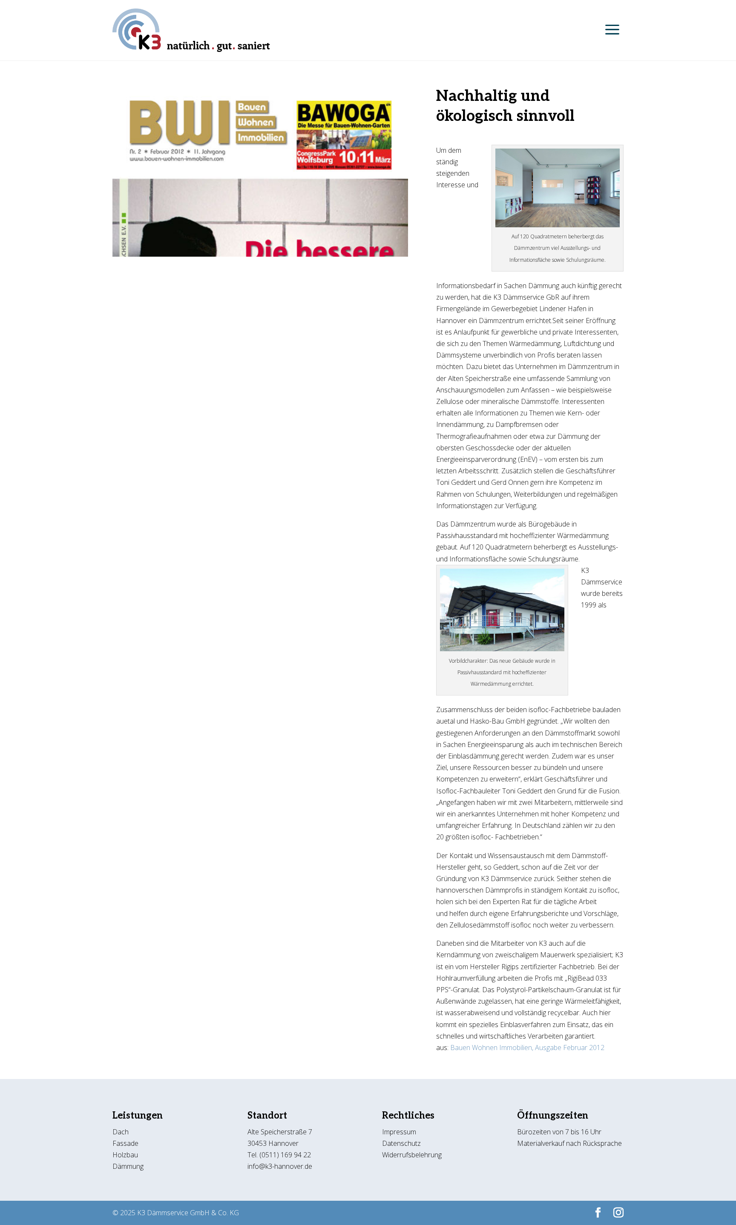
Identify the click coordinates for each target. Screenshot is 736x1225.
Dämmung (128, 1166)
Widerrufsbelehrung (412, 1154)
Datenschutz (402, 1143)
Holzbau (125, 1154)
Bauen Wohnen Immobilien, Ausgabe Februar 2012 (527, 1047)
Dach (120, 1131)
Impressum (399, 1131)
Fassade (125, 1143)
